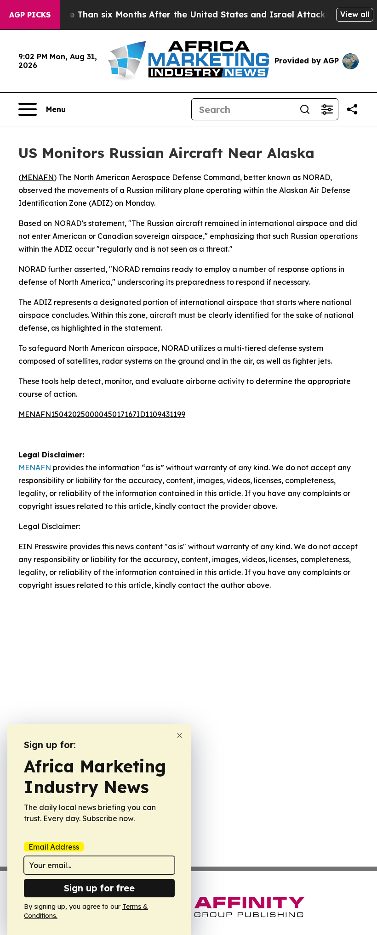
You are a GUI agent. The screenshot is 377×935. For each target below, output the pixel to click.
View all (354, 14)
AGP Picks (30, 14)
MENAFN (37, 177)
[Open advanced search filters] (327, 109)
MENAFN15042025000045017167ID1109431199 (101, 414)
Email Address (54, 846)
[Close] (179, 735)
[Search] (305, 109)
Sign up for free (99, 888)
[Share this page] (352, 109)
